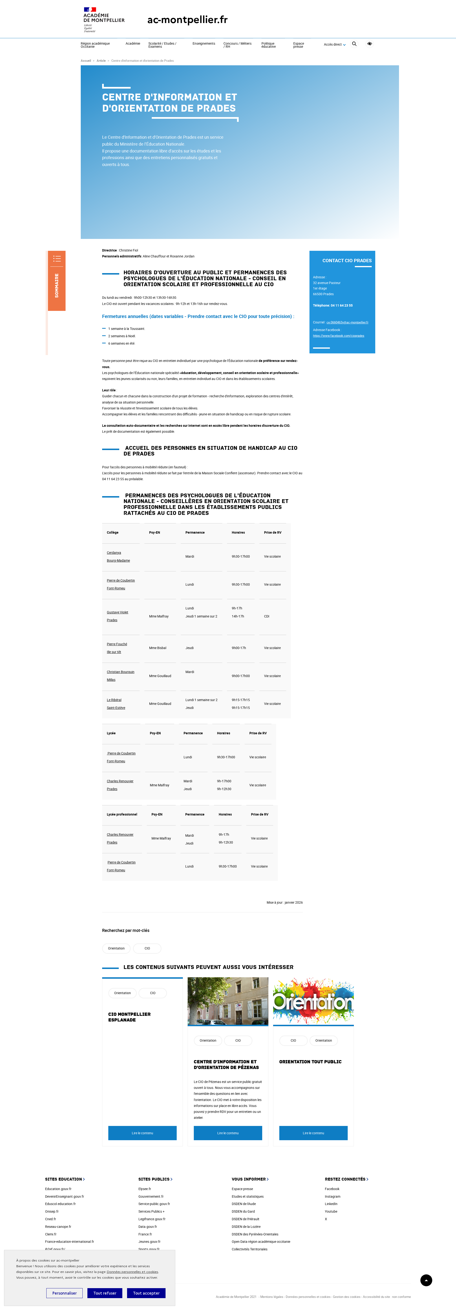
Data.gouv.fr (147, 1226)
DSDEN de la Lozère (246, 1226)
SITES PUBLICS (154, 1179)
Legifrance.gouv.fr (152, 1219)
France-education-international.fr (69, 1241)
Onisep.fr (52, 1211)
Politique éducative (268, 45)
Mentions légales (271, 1297)
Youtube (331, 1211)
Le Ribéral (114, 700)
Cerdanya (114, 552)
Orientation (116, 948)
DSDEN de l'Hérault (245, 1219)
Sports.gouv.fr (149, 1249)
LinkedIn (331, 1203)
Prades (112, 620)
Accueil (86, 60)
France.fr (145, 1234)
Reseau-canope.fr (58, 1226)
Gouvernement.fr (151, 1196)
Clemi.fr (51, 1234)
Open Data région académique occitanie (261, 1241)
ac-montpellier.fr (187, 19)
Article (101, 60)
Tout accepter (146, 1293)
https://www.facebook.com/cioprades (338, 335)
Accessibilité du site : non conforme (387, 1297)
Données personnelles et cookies (132, 1271)
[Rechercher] (354, 44)
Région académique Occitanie (95, 45)
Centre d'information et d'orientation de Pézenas (226, 1064)
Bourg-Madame (118, 560)
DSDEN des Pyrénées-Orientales (255, 1234)
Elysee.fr (144, 1189)
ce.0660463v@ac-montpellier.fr (347, 322)
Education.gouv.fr (58, 1189)
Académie (133, 43)
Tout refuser (104, 1293)
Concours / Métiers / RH (237, 45)
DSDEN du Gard (243, 1211)
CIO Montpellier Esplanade (129, 1017)
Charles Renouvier (120, 781)
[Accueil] (104, 19)
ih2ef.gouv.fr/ (55, 1249)
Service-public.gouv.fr (154, 1203)
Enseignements (204, 43)
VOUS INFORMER (249, 1179)
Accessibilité (370, 44)
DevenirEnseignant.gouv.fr (64, 1196)
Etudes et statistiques (248, 1196)
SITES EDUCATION (63, 1179)
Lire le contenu (142, 1133)
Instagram (332, 1196)
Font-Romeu (116, 588)
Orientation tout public (310, 1062)
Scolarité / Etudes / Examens (162, 45)
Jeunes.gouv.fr (149, 1241)
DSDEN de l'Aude (244, 1203)
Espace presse (298, 45)
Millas (111, 679)
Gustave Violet (117, 612)
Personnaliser (64, 1293)
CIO (147, 948)
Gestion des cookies (347, 1297)
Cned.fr (50, 1219)
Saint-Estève (116, 707)
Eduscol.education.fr (60, 1203)
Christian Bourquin (120, 671)
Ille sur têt (114, 652)
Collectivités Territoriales (249, 1249)
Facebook (332, 1189)
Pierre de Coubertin (121, 580)
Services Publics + (151, 1211)
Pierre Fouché (117, 644)
